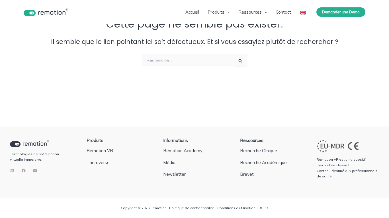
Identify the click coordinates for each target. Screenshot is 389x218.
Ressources (250, 12)
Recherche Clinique (258, 150)
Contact (283, 12)
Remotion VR (100, 150)
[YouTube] (35, 170)
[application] (227, 12)
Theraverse (98, 162)
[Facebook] (23, 170)
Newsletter (174, 174)
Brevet (247, 174)
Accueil (192, 12)
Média (169, 162)
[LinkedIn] (12, 170)
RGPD (263, 208)
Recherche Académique (263, 162)
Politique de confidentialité (191, 208)
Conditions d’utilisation (236, 208)
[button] (340, 12)
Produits (216, 12)
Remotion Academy (182, 150)
